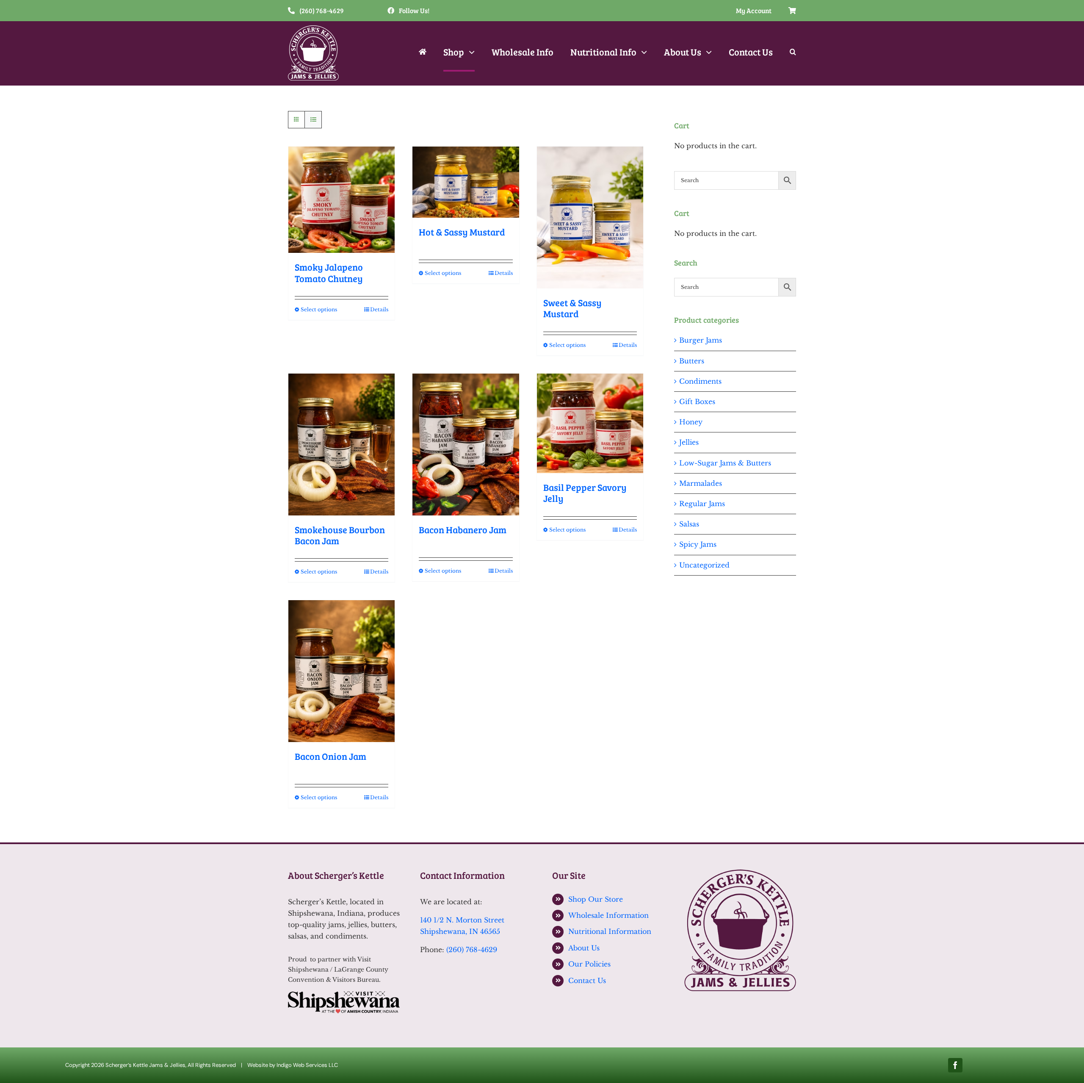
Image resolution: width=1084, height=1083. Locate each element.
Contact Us (587, 980)
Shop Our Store (595, 899)
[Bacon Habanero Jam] (465, 444)
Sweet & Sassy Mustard (572, 308)
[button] (793, 53)
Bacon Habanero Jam (462, 529)
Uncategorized (704, 565)
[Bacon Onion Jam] (341, 671)
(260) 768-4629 (471, 949)
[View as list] (313, 119)
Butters (691, 361)
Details (379, 309)
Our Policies (589, 964)
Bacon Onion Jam (330, 756)
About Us (584, 948)
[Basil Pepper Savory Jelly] (590, 423)
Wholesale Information (608, 915)
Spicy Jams (697, 544)
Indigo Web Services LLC (307, 1065)
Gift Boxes (697, 401)
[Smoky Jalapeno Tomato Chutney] (341, 200)
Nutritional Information (609, 931)
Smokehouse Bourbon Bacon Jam (340, 535)
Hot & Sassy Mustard (462, 231)
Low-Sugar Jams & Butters (725, 463)
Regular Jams (702, 503)
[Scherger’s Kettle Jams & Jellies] (740, 873)
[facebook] (955, 1065)
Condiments (700, 381)
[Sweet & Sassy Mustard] (590, 217)
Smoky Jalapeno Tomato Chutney (329, 272)
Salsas (689, 524)
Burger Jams (700, 340)
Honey (690, 422)
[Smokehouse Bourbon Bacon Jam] (341, 444)
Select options (319, 309)
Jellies (689, 442)
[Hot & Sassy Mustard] (465, 182)
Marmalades (700, 483)
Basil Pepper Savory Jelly (585, 492)
